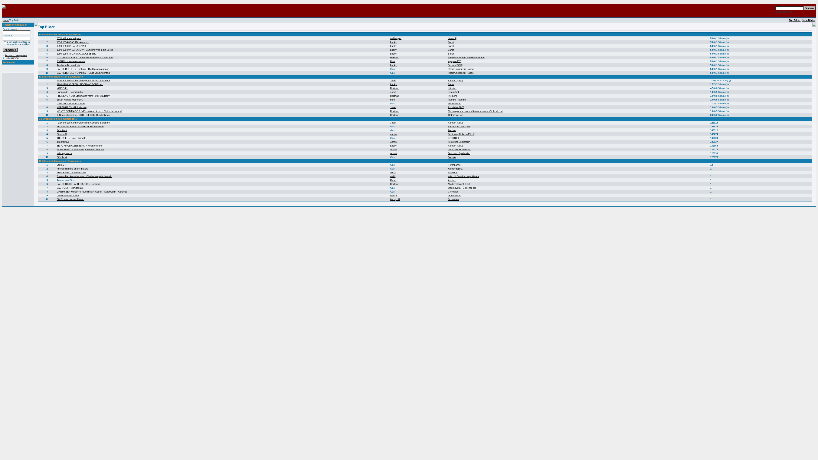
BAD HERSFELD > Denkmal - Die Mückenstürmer (83, 69)
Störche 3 (62, 130)
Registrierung (12, 58)
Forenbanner (454, 165)
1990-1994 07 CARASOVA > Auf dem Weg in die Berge (85, 50)
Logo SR (61, 165)
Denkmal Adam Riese (68, 195)
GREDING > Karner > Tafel (71, 103)
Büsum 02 (62, 134)
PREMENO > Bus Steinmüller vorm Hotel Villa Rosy (83, 96)
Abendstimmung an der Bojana (72, 168)
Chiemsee (453, 191)
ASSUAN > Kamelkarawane (71, 61)
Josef (393, 80)
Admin (393, 142)
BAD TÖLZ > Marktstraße (70, 188)
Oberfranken (454, 195)
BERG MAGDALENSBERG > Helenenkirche (79, 145)
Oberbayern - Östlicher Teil (462, 188)
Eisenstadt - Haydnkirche (70, 92)
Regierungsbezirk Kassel (461, 69)
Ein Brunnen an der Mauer (70, 199)
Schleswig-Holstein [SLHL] (461, 134)
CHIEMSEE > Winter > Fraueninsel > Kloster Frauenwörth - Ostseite (92, 191)
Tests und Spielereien (459, 142)
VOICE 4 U (62, 88)
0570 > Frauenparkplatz (69, 38)
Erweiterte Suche (783, 12)
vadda (393, 134)
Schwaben (453, 199)
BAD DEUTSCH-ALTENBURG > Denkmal (78, 184)
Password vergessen (16, 55)
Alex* (393, 172)
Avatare (452, 180)
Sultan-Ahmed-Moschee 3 (70, 99)
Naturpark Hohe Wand (459, 149)
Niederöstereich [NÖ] (459, 184)
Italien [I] (452, 38)
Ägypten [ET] (454, 61)
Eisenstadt (453, 92)
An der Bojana (455, 168)
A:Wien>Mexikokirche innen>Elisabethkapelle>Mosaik (84, 176)
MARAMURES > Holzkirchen (71, 107)
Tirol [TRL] (453, 138)
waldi (392, 176)
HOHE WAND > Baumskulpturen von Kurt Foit (80, 149)
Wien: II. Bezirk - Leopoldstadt (463, 176)
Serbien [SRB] (455, 65)
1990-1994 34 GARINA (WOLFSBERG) (77, 53)
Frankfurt (453, 172)
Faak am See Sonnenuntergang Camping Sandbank (83, 80)
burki (392, 99)
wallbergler (395, 38)
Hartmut (394, 57)
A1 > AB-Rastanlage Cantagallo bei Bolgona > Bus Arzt (85, 57)
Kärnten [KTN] (455, 80)
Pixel (392, 61)
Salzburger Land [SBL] (459, 126)
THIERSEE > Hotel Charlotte (71, 138)
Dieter (393, 180)
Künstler (452, 88)
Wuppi (393, 195)
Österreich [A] (455, 115)
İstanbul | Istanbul (457, 99)
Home (6, 20)
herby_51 (395, 199)
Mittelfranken (454, 103)
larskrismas (63, 142)
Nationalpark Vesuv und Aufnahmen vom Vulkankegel (475, 111)
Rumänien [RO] (456, 107)
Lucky (393, 42)
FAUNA (452, 130)
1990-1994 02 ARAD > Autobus (73, 42)
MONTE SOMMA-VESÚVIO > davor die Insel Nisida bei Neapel (89, 111)
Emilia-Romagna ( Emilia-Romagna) (466, 57)
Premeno (452, 96)
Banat (451, 42)
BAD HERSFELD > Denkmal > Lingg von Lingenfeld (83, 73)
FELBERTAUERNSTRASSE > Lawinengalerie (80, 126)
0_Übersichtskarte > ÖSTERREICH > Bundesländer (84, 115)
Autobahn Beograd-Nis (68, 65)
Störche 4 (62, 157)
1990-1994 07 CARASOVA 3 (71, 46)
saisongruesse (64, 153)
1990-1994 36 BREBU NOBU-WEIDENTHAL (80, 84)
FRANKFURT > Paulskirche (71, 172)
